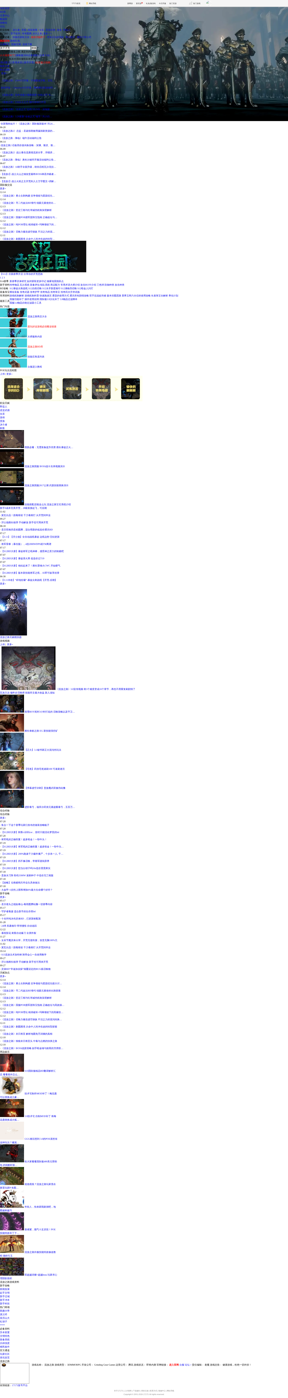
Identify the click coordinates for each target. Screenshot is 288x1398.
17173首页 (76, 3)
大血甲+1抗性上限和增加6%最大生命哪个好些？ (27, 890)
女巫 (41, 30)
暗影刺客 (33, 30)
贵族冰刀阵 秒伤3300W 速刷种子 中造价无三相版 (27, 875)
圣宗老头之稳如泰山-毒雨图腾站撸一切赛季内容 (26, 904)
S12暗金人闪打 (85, 288)
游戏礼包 (15, 40)
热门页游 (173, 3)
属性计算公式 (84, 37)
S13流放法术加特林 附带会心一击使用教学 (23, 954)
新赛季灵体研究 (18, 281)
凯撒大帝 (5, 1310)
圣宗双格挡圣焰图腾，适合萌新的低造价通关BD (27, 529)
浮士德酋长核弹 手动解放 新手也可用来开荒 (24, 522)
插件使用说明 (32, 299)
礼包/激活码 (151, 3)
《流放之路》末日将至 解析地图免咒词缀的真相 (26, 1034)
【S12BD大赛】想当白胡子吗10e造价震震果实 (25, 868)
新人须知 (50, 692)
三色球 (100, 285)
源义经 (3, 1314)
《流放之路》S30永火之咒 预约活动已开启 (23, 102)
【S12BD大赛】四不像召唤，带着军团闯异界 (25, 861)
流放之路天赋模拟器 (11, 637)
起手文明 (5, 1292)
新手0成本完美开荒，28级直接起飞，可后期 (23, 508)
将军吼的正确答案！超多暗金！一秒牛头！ (24, 839)
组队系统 (45, 285)
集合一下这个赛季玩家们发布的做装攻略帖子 (25, 825)
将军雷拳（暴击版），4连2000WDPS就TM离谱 (26, 544)
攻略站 (3, 22)
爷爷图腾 (27, 33)
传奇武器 (24, 292)
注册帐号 (5, 44)
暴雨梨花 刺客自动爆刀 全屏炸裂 (18, 933)
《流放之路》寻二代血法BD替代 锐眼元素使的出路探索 (31, 990)
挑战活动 (5, 40)
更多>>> (47, 33)
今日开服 (162, 3)
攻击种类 (119, 285)
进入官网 (174, 1364)
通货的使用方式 (60, 295)
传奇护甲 (35, 292)
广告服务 (136, 1391)
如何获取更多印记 (36, 281)
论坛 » (188, 1364)
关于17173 (118, 1391)
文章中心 (5, 15)
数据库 (3, 19)
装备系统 (5, 1339)
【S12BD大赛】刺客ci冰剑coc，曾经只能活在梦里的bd (30, 832)
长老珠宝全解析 (159, 295)
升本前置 (5, 1332)
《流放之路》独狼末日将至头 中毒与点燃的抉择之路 (29, 1041)
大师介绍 (75, 285)
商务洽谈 (144, 1391)
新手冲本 (5, 1300)
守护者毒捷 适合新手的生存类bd (18, 911)
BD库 (3, 12)
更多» (4, 73)
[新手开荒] (28, 62)
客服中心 (162, 1391)
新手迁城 (5, 1296)
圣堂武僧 (50, 30)
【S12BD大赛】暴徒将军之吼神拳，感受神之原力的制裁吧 (32, 551)
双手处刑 (15, 33)
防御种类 (109, 285)
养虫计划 (173, 295)
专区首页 (5, 8)
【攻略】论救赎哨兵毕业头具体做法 (20, 882)
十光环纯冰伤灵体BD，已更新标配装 (21, 918)
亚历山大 (5, 1318)
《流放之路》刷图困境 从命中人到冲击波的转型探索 (29, 1026)
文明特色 (5, 1336)
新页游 (138, 3)
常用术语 (65, 285)
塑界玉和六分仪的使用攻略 (136, 295)
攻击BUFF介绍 (88, 285)
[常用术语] (17, 62)
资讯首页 (5, 1357)
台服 (181, 1364)
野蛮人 (66, 30)
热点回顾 (5, 69)
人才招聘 (127, 1391)
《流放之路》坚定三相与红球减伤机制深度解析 (26, 210)
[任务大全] (44, 55)
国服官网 (16, 44)
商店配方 (70, 37)
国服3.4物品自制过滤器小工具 (25, 303)
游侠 (59, 30)
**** (2, 1325)
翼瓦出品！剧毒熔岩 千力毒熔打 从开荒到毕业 (26, 515)
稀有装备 (14, 292)
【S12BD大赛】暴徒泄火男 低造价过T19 (22, 558)
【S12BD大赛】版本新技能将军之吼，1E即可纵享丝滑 (30, 573)
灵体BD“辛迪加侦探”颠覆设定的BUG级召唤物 (26, 969)
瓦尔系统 (24, 285)
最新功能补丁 (38, 37)
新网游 (130, 3)
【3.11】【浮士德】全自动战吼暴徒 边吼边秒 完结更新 (30, 537)
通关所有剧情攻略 (79, 295)
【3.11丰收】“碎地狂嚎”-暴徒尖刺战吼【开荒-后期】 (29, 580)
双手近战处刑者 (97, 295)
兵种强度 (5, 1343)
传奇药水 (65, 292)
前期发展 (5, 1289)
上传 (2, 374)
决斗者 (16, 30)
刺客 (2, 428)
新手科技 (5, 1303)
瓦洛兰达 (5, 692)
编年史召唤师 (17, 692)
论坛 (2, 26)
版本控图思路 (114, 295)
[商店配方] (5, 62)
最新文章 (5, 66)
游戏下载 (27, 44)
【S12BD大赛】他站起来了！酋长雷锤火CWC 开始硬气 (30, 565)
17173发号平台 (20, 1385)
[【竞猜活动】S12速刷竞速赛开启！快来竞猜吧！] (43, 271)
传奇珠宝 (55, 292)
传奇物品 (14, 285)
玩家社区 (5, 1354)
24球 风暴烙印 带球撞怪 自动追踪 (19, 926)
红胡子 (3, 1321)
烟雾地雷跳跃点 (55, 281)
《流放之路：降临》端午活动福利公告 (21, 138)
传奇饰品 (45, 292)
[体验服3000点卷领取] (26, 55)
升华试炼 (75, 292)
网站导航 (92, 3)
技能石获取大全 (21, 37)
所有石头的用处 (55, 37)
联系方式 (153, 1391)
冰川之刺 (37, 33)
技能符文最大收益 (34, 692)
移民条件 (5, 1346)
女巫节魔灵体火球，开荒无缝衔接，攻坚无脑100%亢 (29, 940)
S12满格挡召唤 (69, 288)
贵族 (23, 30)
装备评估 (35, 285)
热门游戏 (196, 3)
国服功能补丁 (17, 299)
